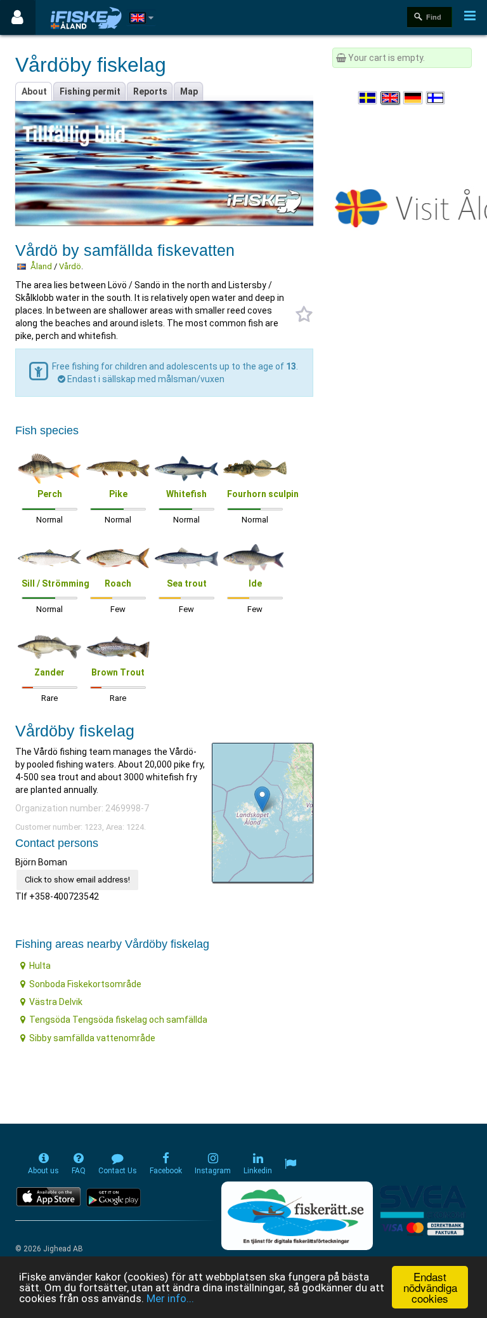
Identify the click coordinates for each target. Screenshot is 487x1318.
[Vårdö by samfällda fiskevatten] (262, 799)
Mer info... (170, 1298)
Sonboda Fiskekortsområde (85, 984)
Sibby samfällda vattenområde (92, 1038)
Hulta (40, 966)
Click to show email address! (77, 879)
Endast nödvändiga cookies (430, 1287)
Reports (150, 91)
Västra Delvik (55, 1002)
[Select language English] (390, 98)
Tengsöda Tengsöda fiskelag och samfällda (118, 1020)
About (34, 91)
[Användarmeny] (17, 17)
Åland (41, 266)
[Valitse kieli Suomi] (436, 98)
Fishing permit (90, 91)
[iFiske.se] (86, 17)
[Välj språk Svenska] (368, 98)
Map (189, 91)
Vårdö (70, 266)
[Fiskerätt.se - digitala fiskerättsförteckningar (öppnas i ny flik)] (296, 1216)
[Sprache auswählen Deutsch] (413, 98)
